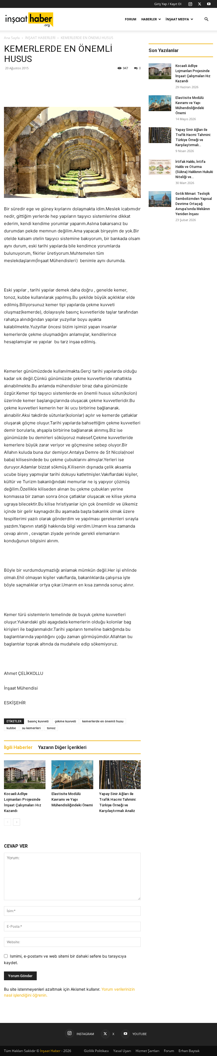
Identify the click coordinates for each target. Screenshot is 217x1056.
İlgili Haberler (18, 747)
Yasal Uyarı (122, 1050)
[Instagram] (190, 4)
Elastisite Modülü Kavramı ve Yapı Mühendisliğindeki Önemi (72, 799)
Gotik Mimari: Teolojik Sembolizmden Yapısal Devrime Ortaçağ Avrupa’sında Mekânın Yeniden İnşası (193, 204)
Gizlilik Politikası (96, 1050)
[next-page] (16, 822)
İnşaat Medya (177, 19)
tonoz (51, 728)
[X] (199, 4)
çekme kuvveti (65, 721)
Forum (130, 19)
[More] (102, 90)
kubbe (11, 728)
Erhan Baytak (189, 1050)
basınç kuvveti (38, 721)
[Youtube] (209, 4)
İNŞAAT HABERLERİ (40, 37)
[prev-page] (7, 822)
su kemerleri (31, 728)
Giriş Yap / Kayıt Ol (167, 4)
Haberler (149, 19)
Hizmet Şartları (147, 1050)
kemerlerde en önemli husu (102, 721)
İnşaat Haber (50, 1050)
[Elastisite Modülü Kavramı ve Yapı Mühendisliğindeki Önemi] (72, 774)
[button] (206, 19)
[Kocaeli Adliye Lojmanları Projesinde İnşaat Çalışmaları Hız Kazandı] (24, 774)
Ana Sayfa (12, 37)
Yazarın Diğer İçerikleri (62, 747)
